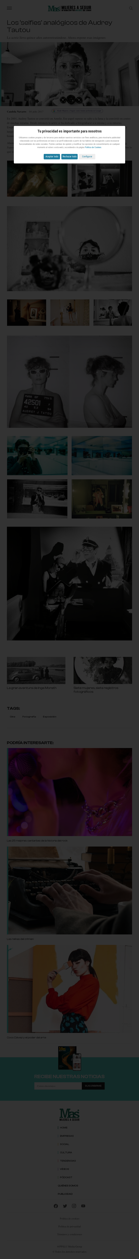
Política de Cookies (93, 147)
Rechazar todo (70, 156)
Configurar (87, 156)
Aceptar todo (51, 156)
